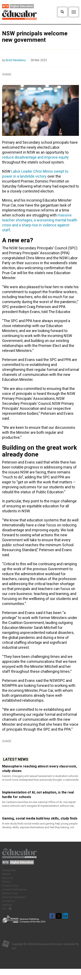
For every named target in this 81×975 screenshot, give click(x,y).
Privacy (6, 881)
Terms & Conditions (14, 897)
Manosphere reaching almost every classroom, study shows (39, 768)
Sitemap (7, 904)
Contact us (8, 900)
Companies (9, 870)
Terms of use (10, 893)
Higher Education (21, 6)
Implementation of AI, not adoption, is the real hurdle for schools (38, 794)
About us (7, 877)
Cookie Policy (10, 885)
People (6, 874)
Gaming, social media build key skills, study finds (39, 818)
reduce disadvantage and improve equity (35, 157)
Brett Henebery (16, 60)
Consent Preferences (14, 889)
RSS (5, 908)
